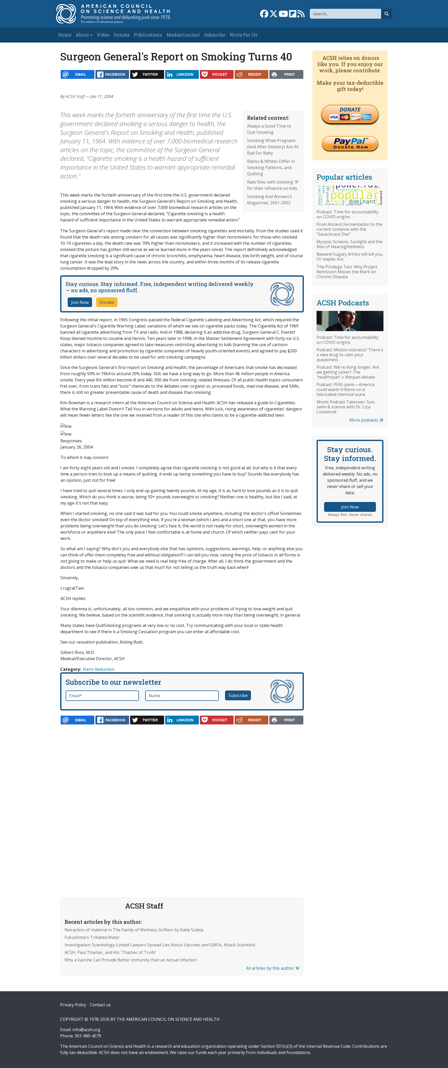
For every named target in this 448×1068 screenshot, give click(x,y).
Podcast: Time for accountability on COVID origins (348, 214)
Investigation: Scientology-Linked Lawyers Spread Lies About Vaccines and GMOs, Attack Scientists (160, 945)
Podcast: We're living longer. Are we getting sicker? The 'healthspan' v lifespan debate (348, 372)
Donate (122, 35)
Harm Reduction (98, 669)
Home (64, 35)
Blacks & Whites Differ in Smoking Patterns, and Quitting (271, 167)
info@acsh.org (86, 1029)
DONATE (350, 109)
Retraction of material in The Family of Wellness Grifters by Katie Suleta (134, 930)
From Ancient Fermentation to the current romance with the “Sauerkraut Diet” (349, 229)
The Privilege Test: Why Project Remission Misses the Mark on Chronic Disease (347, 272)
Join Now (80, 302)
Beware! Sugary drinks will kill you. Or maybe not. (350, 256)
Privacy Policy (73, 1005)
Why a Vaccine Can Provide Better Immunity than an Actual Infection (131, 960)
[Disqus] (182, 798)
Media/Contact (183, 35)
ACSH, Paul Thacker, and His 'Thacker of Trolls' (110, 952)
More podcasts (364, 420)
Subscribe (214, 35)
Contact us (100, 1005)
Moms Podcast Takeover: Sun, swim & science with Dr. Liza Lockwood (346, 407)
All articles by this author (270, 968)
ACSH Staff (75, 96)
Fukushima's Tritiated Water (92, 937)
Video (103, 35)
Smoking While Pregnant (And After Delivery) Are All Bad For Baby (272, 147)
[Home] (118, 13)
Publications (148, 35)
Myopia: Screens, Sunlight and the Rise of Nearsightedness (349, 244)
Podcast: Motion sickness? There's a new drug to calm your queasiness (350, 354)
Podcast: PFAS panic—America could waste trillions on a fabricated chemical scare (345, 389)
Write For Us (243, 35)
